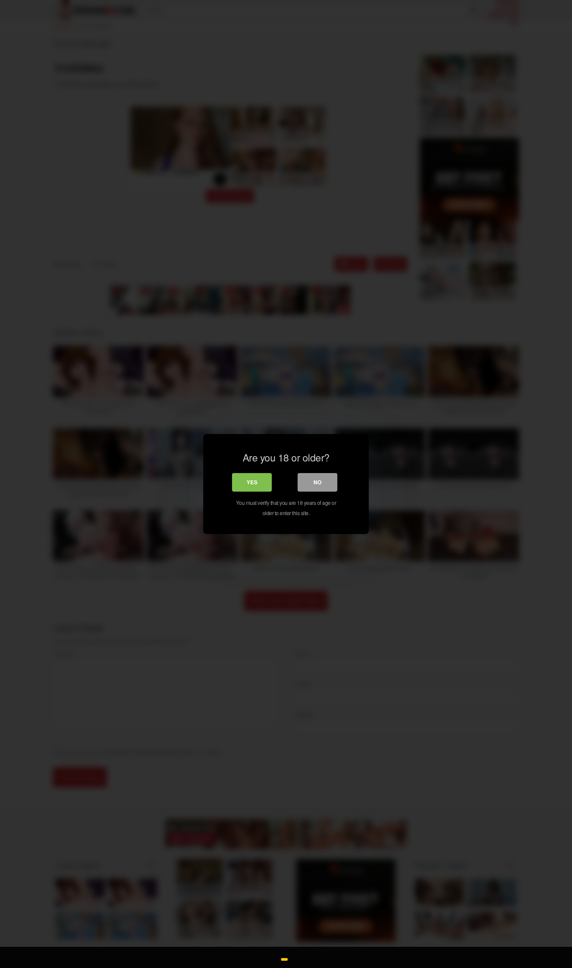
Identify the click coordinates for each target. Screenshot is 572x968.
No (317, 482)
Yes (252, 482)
